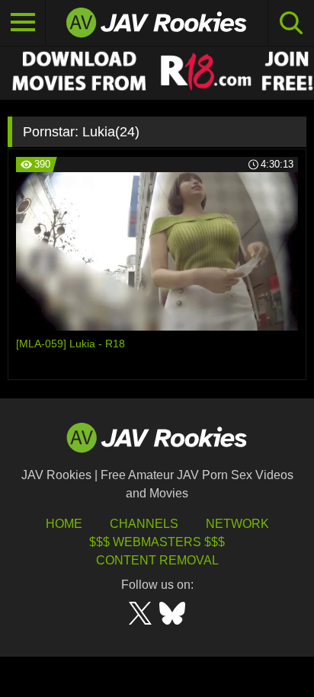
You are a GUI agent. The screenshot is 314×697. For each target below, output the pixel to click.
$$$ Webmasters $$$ (157, 542)
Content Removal (157, 560)
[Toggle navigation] (23, 23)
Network (237, 523)
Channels (144, 523)
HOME (64, 523)
